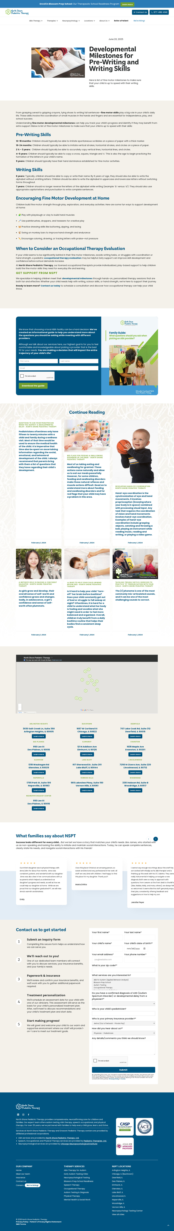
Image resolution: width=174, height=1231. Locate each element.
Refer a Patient (121, 20)
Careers (20, 1185)
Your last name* (133, 932)
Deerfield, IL (117, 1177)
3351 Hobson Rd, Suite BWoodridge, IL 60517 (135, 784)
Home (19, 1170)
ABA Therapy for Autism (75, 1170)
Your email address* (103, 954)
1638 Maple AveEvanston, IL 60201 (135, 748)
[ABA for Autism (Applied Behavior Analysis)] (124, 980)
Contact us (21, 1181)
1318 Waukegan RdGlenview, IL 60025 (38, 766)
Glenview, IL (117, 1188)
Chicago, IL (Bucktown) (122, 1174)
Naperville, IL (117, 1199)
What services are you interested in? (111, 975)
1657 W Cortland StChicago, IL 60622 (87, 730)
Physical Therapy (72, 1196)
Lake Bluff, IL (117, 1192)
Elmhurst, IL (117, 1185)
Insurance (20, 1177)
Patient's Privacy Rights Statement (45, 1222)
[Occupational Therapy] (124, 987)
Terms (123, 1079)
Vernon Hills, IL (118, 1207)
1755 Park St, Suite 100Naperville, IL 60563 (39, 784)
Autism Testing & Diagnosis (76, 1192)
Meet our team (23, 1174)
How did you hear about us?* (107, 1028)
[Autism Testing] (124, 985)
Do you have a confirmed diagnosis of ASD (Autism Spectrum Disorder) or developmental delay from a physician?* (119, 996)
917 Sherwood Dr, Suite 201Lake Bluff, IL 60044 (87, 766)
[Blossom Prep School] (124, 982)
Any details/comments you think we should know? (119, 1038)
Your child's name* (102, 943)
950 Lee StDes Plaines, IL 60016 (39, 748)
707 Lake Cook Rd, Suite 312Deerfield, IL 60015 (135, 730)
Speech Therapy (71, 1185)
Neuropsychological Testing (77, 1177)
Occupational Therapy (74, 1188)
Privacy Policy (114, 1079)
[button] (35, 21)
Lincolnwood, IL (119, 1196)
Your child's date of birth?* (138, 943)
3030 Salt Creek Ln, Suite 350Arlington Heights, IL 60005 (39, 730)
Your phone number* (135, 954)
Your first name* (100, 932)
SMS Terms (21, 1224)
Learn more (127, 4)
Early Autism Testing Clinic (76, 1174)
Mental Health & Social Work (77, 1199)
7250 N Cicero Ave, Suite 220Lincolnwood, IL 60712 (135, 766)
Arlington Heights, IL (121, 1170)
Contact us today (50, 285)
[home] (17, 12)
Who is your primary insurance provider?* (114, 1018)
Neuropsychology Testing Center (127, 1210)
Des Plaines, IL (118, 1181)
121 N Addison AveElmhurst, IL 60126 (87, 748)
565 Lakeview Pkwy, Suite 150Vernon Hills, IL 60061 (87, 784)
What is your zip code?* (104, 965)
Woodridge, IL (118, 1203)
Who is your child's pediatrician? (109, 1008)
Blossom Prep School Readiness (78, 1181)
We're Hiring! (139, 20)
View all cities (118, 1214)
